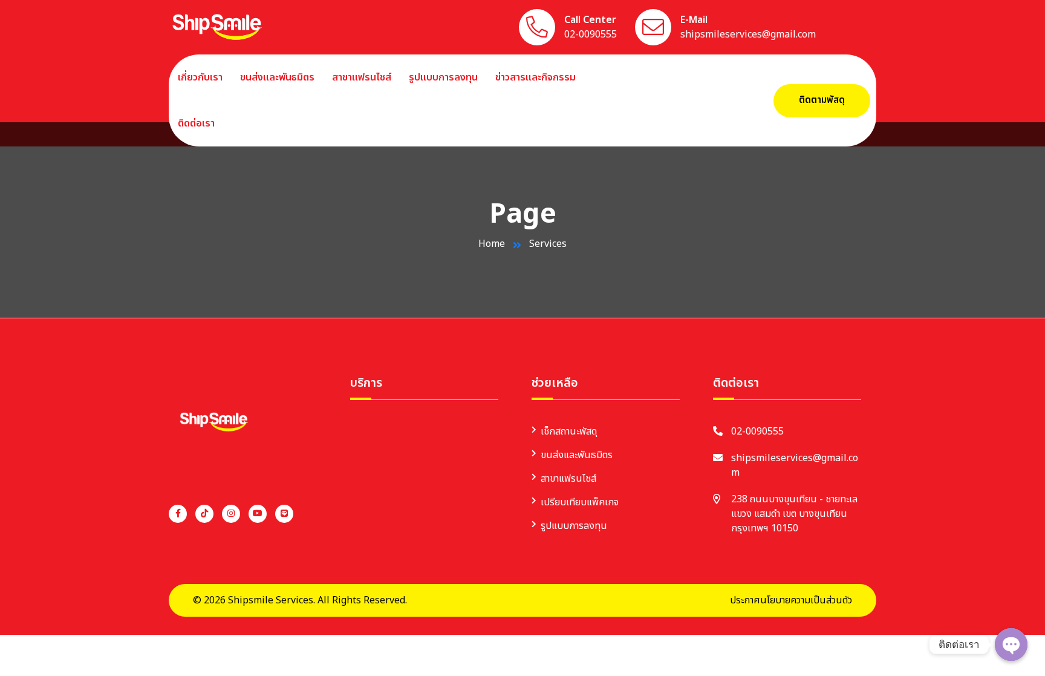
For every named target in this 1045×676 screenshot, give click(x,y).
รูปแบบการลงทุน (443, 77)
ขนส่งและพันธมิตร (277, 77)
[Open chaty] (1011, 644)
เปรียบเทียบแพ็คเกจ (580, 502)
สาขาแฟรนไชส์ (361, 77)
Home (491, 244)
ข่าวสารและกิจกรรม (535, 77)
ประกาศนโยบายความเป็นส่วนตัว (791, 600)
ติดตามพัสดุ (822, 100)
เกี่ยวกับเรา (200, 77)
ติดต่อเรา (196, 123)
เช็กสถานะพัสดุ (569, 431)
